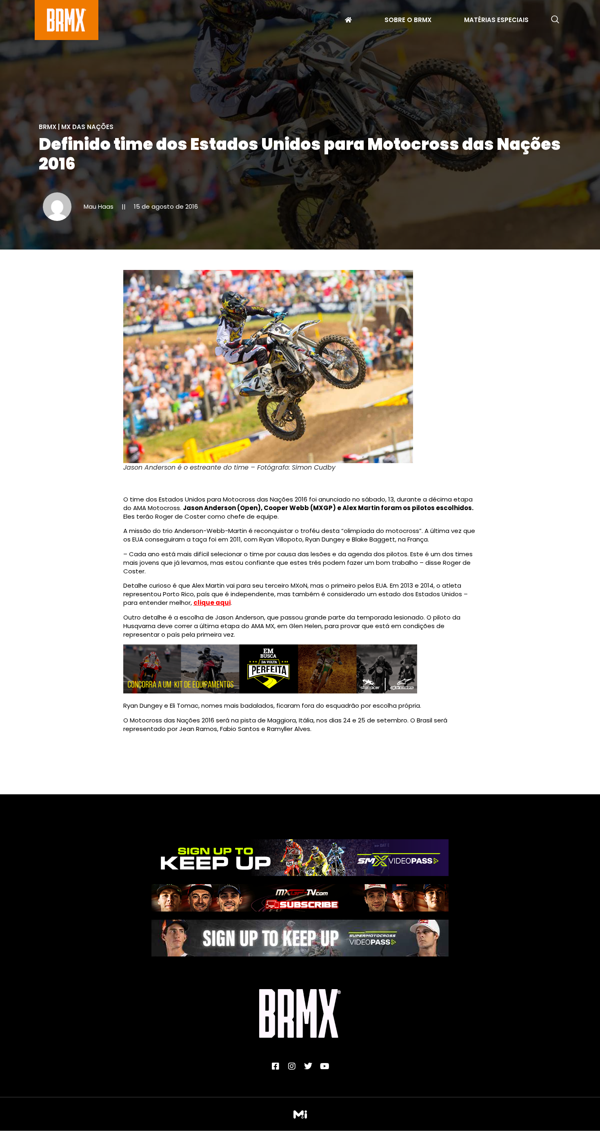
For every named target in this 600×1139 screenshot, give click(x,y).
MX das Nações (87, 127)
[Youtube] (324, 1066)
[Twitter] (308, 1066)
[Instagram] (292, 1066)
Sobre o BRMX (407, 21)
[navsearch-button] (555, 20)
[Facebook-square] (275, 1066)
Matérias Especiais (496, 21)
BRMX (47, 127)
